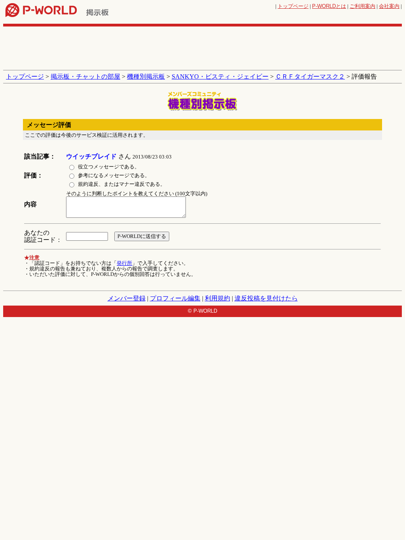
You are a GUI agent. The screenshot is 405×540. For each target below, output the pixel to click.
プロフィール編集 (175, 298)
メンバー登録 (127, 298)
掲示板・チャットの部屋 (85, 76)
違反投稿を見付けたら (266, 298)
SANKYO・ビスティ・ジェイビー (220, 76)
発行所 (124, 263)
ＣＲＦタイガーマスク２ (310, 76)
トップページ (293, 6)
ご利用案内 (362, 6)
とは (329, 6)
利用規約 (217, 298)
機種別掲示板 (146, 76)
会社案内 (389, 6)
